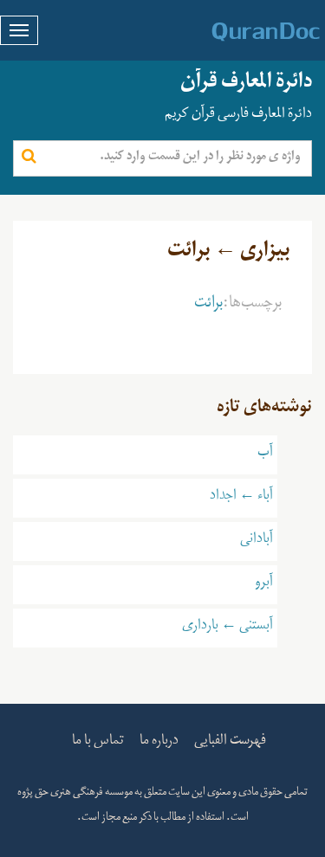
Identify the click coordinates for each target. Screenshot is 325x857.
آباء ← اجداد (241, 498)
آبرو (264, 584)
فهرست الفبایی (230, 743)
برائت (208, 305)
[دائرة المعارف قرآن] (243, 32)
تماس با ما (98, 743)
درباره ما (159, 743)
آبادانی (256, 541)
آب (265, 454)
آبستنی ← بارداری (227, 627)
